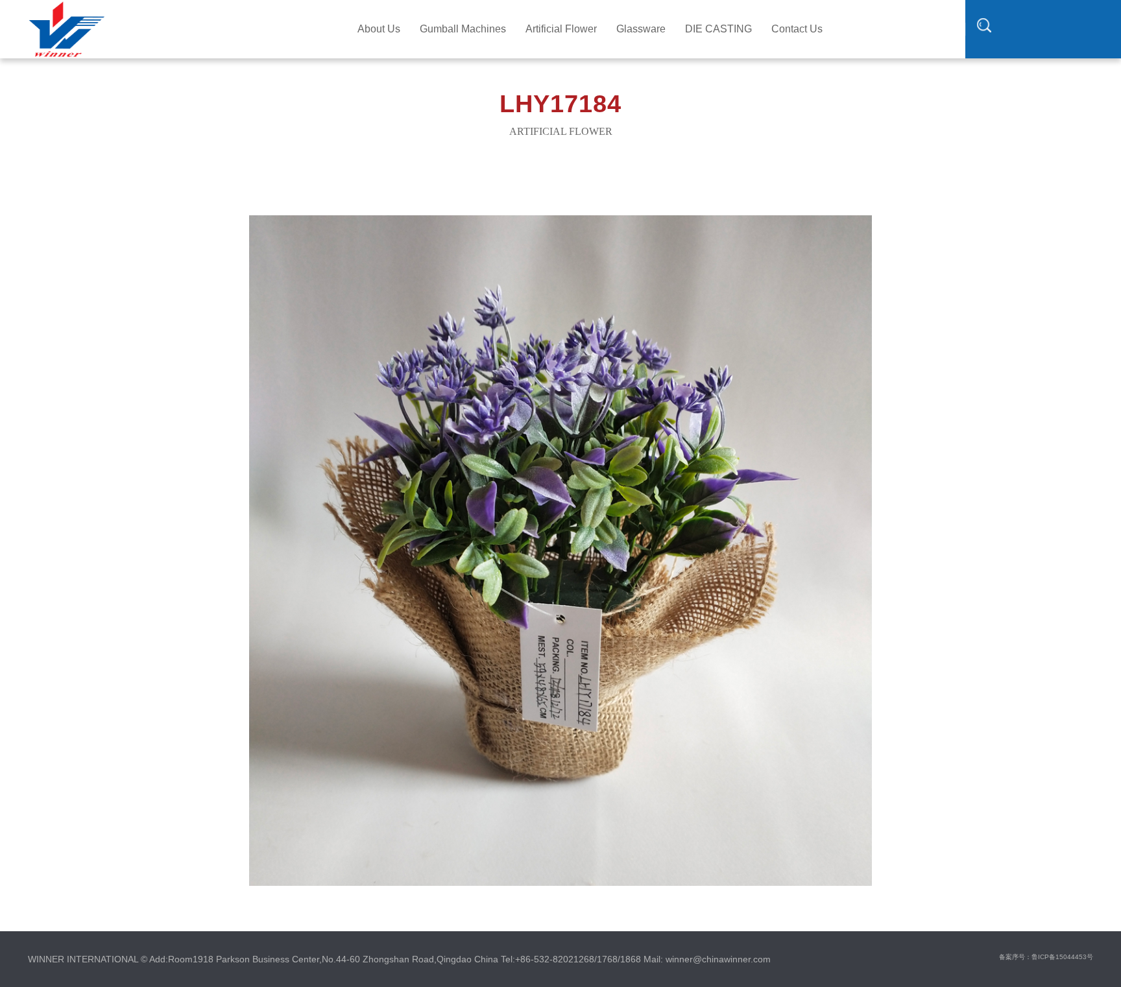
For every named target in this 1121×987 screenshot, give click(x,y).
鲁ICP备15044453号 (1062, 956)
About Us (378, 28)
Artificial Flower (561, 28)
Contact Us (797, 28)
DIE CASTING (718, 28)
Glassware (641, 28)
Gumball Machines (463, 28)
